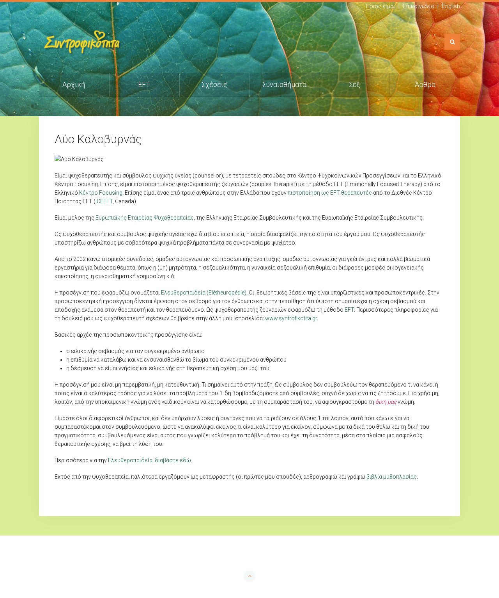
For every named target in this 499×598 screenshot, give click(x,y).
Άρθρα (425, 84)
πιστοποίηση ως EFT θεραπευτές (330, 193)
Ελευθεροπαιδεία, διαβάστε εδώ (149, 460)
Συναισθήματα (284, 84)
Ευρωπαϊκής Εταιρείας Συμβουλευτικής (372, 218)
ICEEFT (104, 201)
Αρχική (73, 84)
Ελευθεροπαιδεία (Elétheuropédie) (203, 292)
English (451, 6)
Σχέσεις (214, 84)
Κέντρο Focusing (100, 193)
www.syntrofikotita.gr (291, 318)
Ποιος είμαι (380, 6)
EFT (144, 84)
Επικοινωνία (418, 6)
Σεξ (354, 84)
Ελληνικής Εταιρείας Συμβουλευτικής (254, 218)
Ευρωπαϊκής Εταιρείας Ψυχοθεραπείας (145, 218)
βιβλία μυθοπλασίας (391, 477)
